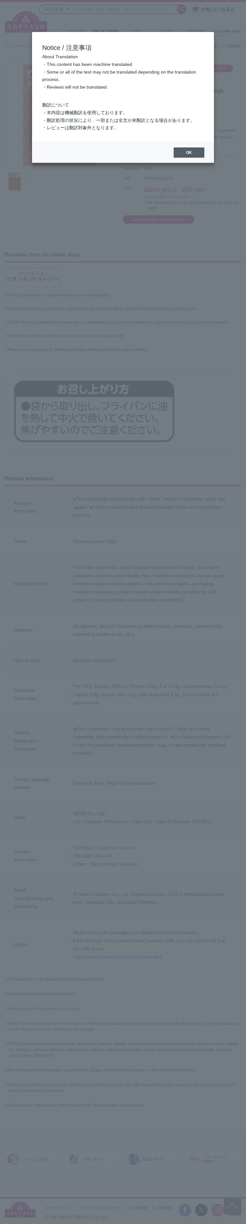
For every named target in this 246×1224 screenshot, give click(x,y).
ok (189, 152)
